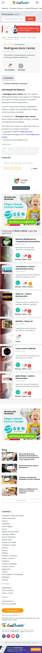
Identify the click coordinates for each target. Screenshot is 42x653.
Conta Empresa (8, 601)
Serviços (23, 37)
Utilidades (5, 577)
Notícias (5, 553)
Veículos (5, 580)
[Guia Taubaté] (21, 3)
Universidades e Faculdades (12, 574)
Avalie (35, 168)
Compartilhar (8, 78)
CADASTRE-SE (35, 649)
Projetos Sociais (8, 566)
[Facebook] (4, 636)
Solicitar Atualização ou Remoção (16, 83)
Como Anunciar (7, 590)
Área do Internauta (9, 604)
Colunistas (6, 524)
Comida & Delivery (31, 8)
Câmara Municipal (8, 518)
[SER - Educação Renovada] (21, 210)
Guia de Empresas (13, 37)
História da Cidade (9, 542)
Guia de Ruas (7, 540)
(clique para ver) (26, 131)
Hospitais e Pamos (9, 545)
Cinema (4, 521)
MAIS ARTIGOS (21, 501)
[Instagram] (8, 636)
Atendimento (7, 588)
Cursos (4, 529)
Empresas (5, 8)
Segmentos (6, 569)
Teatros (5, 572)
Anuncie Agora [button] (12, 610)
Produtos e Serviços (16, 8)
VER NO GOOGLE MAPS (21, 188)
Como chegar (7, 526)
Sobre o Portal (7, 593)
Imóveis (5, 548)
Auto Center (32, 37)
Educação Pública (8, 534)
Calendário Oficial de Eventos (13, 515)
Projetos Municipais (9, 564)
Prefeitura (5, 561)
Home (4, 37)
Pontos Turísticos (8, 558)
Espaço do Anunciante (10, 531)
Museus (5, 550)
